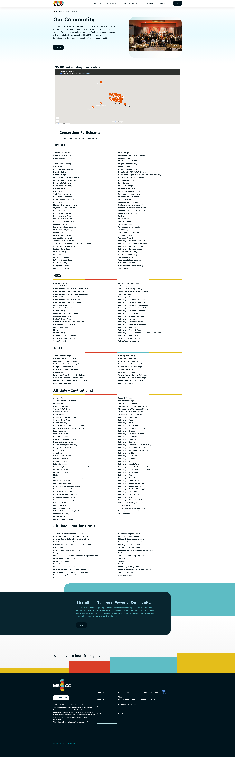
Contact (162, 3)
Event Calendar (124, 714)
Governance (102, 707)
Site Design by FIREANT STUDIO (65, 743)
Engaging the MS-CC (148, 700)
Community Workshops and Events (127, 705)
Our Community (103, 714)
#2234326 (78, 710)
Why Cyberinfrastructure (126, 698)
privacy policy (82, 722)
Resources (144, 687)
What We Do (102, 700)
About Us (97, 3)
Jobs (99, 721)
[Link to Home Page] (54, 11)
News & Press (149, 3)
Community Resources (130, 3)
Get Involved (111, 3)
